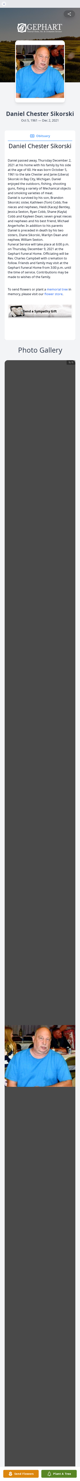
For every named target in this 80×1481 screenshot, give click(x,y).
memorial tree (57, 289)
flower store (53, 294)
